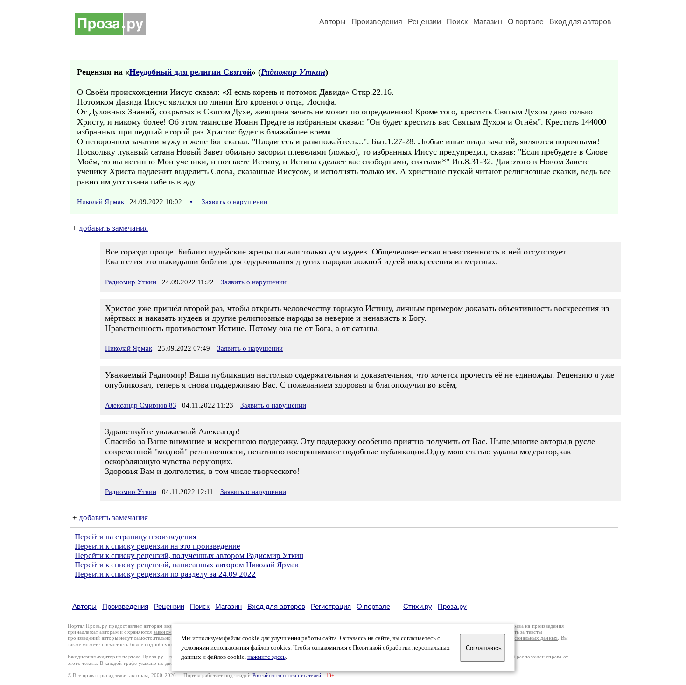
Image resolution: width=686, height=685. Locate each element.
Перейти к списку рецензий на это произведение (157, 546)
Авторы (332, 22)
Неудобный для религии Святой (190, 72)
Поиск (457, 22)
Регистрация (331, 606)
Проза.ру (452, 606)
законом (163, 632)
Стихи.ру (417, 606)
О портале (373, 606)
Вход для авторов (580, 22)
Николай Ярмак (100, 201)
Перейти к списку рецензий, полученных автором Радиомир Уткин (189, 555)
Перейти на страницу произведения (135, 536)
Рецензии (424, 22)
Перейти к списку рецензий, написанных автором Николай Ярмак (187, 564)
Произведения (376, 22)
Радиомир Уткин (293, 72)
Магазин (487, 22)
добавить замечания (113, 228)
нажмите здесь (266, 657)
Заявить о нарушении (234, 201)
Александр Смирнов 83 (140, 405)
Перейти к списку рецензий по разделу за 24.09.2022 (165, 574)
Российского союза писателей (286, 675)
